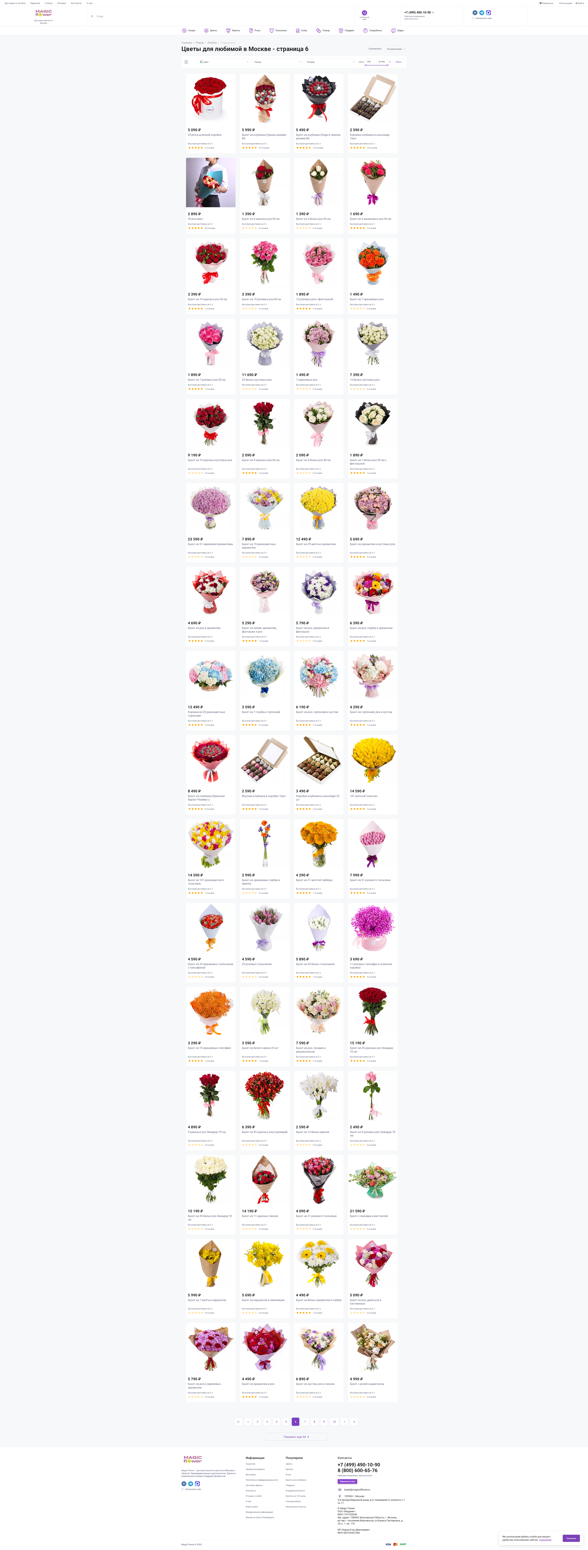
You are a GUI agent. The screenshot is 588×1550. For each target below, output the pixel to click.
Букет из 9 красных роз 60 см (260, 460)
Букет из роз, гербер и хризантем (371, 628)
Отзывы (61, 3)
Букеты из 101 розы (296, 1496)
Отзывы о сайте (254, 1496)
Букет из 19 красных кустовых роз (210, 460)
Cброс (399, 62)
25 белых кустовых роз (257, 379)
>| (354, 1421)
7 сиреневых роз (306, 379)
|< (238, 1421)
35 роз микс (195, 218)
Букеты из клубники (296, 1480)
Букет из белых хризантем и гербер (319, 1300)
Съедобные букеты (295, 1490)
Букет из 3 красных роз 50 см (260, 218)
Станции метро (293, 1501)
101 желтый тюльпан (363, 796)
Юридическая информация (259, 1512)
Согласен (571, 1538)
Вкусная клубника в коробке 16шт (264, 796)
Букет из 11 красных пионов (260, 1216)
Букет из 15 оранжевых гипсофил (209, 1048)
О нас (90, 3)
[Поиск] (93, 16)
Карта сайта (252, 1506)
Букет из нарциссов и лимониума (263, 1300)
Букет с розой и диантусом (367, 1383)
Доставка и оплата (15, 3)
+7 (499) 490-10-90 (417, 12)
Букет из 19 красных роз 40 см (207, 299)
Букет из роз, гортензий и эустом (317, 712)
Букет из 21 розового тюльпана (316, 1216)
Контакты (76, 3)
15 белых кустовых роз (365, 379)
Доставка (251, 1474)
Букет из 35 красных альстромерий (264, 1132)
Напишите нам (484, 18)
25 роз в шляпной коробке (205, 134)
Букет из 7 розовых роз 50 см (206, 379)
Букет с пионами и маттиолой (369, 1216)
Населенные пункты (296, 1506)
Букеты (289, 1469)
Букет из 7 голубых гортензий (261, 712)
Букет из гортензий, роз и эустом (371, 712)
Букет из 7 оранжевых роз (367, 299)
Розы (288, 1474)
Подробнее (545, 1539)
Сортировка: (375, 48)
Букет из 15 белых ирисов (312, 1132)
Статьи (48, 3)
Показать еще (295, 1436)
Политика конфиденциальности (262, 1480)
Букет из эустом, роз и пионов (315, 1383)
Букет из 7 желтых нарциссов (207, 1300)
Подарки (290, 1485)
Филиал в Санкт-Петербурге (260, 1517)
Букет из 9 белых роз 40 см (313, 460)
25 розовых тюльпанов (257, 964)
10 (334, 1421)
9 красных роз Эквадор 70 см (207, 1132)
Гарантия (35, 3)
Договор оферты (254, 1485)
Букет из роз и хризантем (204, 628)
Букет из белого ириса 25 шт (260, 1048)
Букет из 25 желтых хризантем (316, 544)
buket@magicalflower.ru (357, 1489)
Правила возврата (255, 1469)
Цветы (289, 1464)
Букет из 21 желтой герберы (314, 880)
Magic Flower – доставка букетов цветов (201, 1470)
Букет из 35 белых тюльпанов (315, 964)
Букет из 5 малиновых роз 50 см (370, 218)
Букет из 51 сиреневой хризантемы (210, 544)
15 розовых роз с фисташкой (314, 299)
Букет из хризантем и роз (258, 1383)
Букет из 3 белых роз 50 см (313, 218)
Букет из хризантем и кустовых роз (372, 544)
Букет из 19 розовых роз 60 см (261, 299)
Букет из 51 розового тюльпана (370, 880)
